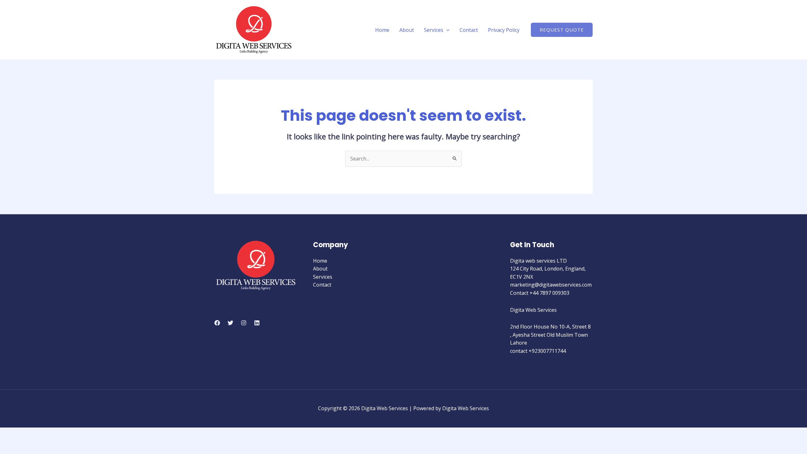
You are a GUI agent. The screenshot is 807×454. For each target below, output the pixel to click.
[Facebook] (217, 323)
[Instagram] (244, 323)
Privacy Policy (504, 29)
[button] (446, 29)
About (406, 29)
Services (433, 29)
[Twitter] (230, 323)
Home (382, 29)
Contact (469, 29)
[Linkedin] (257, 323)
